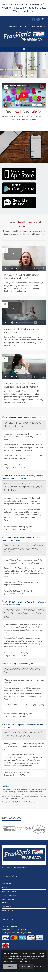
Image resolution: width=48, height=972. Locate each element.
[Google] (38, 19)
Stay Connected (8, 899)
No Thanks (25, 966)
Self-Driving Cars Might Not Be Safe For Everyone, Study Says (23, 734)
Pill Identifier (24, 26)
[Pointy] (43, 20)
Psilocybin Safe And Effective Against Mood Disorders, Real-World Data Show (24, 613)
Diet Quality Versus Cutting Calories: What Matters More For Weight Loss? (24, 549)
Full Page (23, 467)
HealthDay (18, 802)
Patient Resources (9, 895)
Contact (5, 903)
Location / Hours (38, 26)
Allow (10, 966)
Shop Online (6, 884)
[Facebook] (33, 19)
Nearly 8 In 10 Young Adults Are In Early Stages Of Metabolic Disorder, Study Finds (23, 487)
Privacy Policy (7, 910)
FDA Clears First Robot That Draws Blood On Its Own (22, 424)
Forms (4, 887)
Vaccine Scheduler (9, 891)
